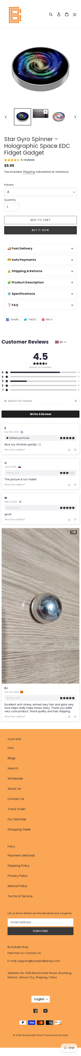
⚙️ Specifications (21, 294)
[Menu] (75, 14)
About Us (14, 789)
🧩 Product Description (25, 282)
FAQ (11, 748)
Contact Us (16, 799)
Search (13, 768)
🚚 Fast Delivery (19, 248)
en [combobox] (61, 342)
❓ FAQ (12, 305)
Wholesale (15, 778)
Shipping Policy (19, 865)
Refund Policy (17, 886)
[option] (23, 116)
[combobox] (75, 401)
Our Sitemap (17, 819)
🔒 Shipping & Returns (24, 271)
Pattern (9, 185)
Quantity (10, 200)
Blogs (11, 758)
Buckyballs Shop (33, 1035)
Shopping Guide (19, 829)
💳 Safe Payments (21, 260)
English (39, 999)
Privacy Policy (18, 876)
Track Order (17, 809)
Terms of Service (20, 896)
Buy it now (40, 230)
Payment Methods (21, 855)
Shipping (29, 172)
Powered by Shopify (56, 1035)
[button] (19, 160)
